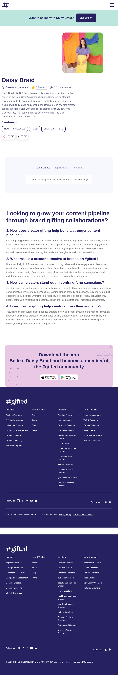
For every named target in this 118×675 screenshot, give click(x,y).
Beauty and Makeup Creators (67, 436)
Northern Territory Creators (66, 484)
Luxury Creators (65, 420)
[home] (5, 5)
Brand (34, 415)
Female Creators (91, 425)
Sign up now (86, 18)
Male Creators (89, 430)
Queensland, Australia (17, 87)
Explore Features (14, 415)
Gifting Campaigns (14, 420)
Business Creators (66, 430)
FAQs (34, 430)
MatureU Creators (91, 440)
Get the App (96, 502)
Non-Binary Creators (92, 435)
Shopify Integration (14, 445)
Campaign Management (17, 430)
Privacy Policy (65, 514)
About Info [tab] (78, 167)
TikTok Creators (90, 420)
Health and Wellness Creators (67, 450)
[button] (112, 5)
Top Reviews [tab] (61, 167)
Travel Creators (65, 443)
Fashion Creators (65, 415)
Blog (34, 425)
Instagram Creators (92, 415)
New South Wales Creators (66, 458)
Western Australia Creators (66, 471)
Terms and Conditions (83, 514)
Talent (34, 420)
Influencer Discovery (15, 425)
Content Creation (13, 435)
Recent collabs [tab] (42, 167)
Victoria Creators (65, 464)
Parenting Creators (66, 425)
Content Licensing (14, 440)
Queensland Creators (67, 477)
